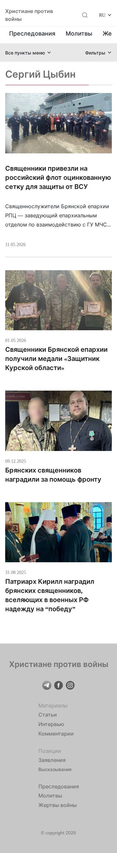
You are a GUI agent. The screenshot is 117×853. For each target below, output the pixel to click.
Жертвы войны (57, 805)
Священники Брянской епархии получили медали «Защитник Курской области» (56, 359)
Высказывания (55, 769)
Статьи (47, 714)
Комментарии (56, 733)
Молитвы (79, 33)
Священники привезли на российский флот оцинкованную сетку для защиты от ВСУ (58, 177)
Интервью (51, 724)
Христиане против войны (29, 15)
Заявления (52, 760)
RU (102, 15)
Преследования (32, 33)
